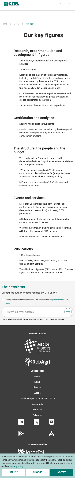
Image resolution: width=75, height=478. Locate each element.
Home (5, 24)
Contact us (37, 409)
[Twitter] (36, 424)
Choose (37, 472)
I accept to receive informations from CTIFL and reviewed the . (37, 301)
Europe (37, 393)
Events (37, 376)
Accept (61, 472)
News (37, 382)
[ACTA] (37, 353)
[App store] (51, 435)
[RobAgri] (37, 365)
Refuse (13, 472)
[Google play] (21, 435)
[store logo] (16, 4)
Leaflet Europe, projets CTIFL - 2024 (37, 398)
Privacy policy (16, 466)
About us (37, 387)
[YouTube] (51, 424)
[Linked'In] (21, 424)
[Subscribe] (68, 311)
